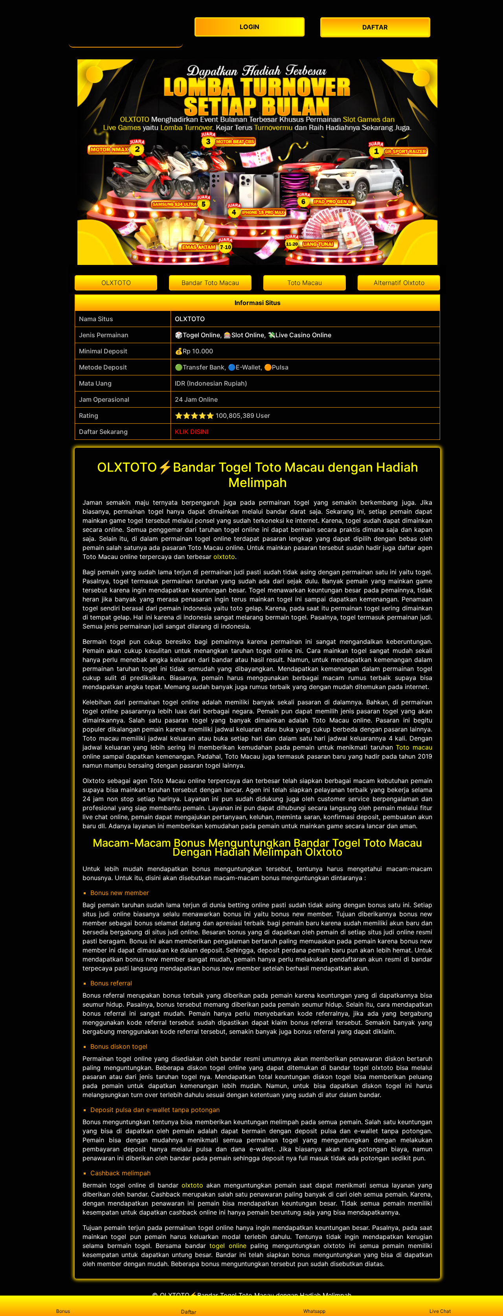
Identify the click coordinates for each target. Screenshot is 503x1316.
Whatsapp (314, 1311)
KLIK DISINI (191, 432)
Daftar (188, 1311)
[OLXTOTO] (126, 30)
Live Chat (440, 1311)
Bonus (63, 1311)
